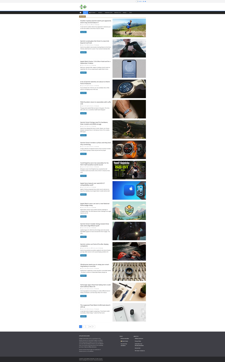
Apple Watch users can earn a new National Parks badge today (94, 204)
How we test (137, 348)
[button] (86, 12)
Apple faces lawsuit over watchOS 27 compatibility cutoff (92, 184)
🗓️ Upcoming (92, 12)
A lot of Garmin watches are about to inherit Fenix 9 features (95, 82)
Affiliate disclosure (139, 338)
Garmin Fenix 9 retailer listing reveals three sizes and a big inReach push (94, 225)
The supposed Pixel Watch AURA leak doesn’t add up (95, 306)
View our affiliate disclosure (90, 347)
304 (90, 326)
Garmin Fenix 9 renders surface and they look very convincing (95, 143)
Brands (124, 12)
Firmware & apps (108, 12)
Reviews (100, 12)
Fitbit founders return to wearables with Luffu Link (95, 103)
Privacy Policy (138, 341)
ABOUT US (136, 336)
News (85, 12)
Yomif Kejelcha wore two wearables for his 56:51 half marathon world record (94, 164)
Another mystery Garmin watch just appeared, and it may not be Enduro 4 (95, 21)
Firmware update (95, 248)
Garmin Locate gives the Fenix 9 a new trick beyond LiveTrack (94, 42)
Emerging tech (117, 12)
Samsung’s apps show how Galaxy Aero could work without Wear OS (95, 286)
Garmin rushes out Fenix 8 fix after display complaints (94, 245)
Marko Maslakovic (91, 45)
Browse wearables (125, 338)
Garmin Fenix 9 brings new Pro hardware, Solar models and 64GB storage (94, 123)
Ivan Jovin (89, 24)
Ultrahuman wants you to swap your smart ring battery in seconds (94, 265)
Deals (130, 12)
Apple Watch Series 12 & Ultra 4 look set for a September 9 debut (95, 62)
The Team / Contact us (140, 350)
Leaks (93, 24)
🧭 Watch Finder (124, 341)
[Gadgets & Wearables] (80, 13)
